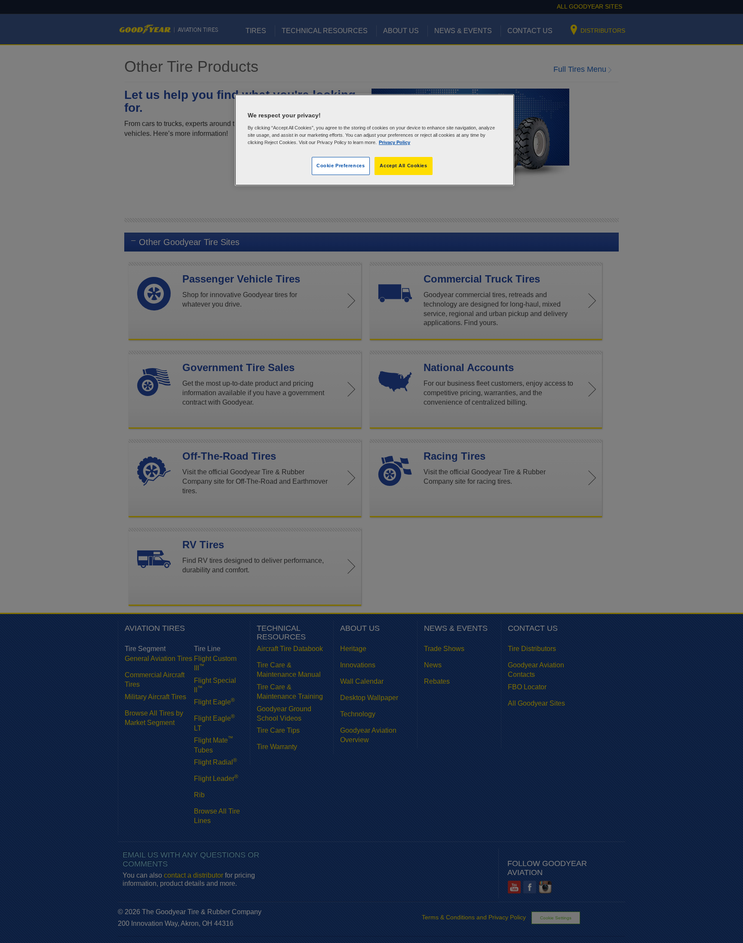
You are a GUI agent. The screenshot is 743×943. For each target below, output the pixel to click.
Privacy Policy (394, 142)
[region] (374, 140)
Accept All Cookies (403, 165)
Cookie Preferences (340, 165)
